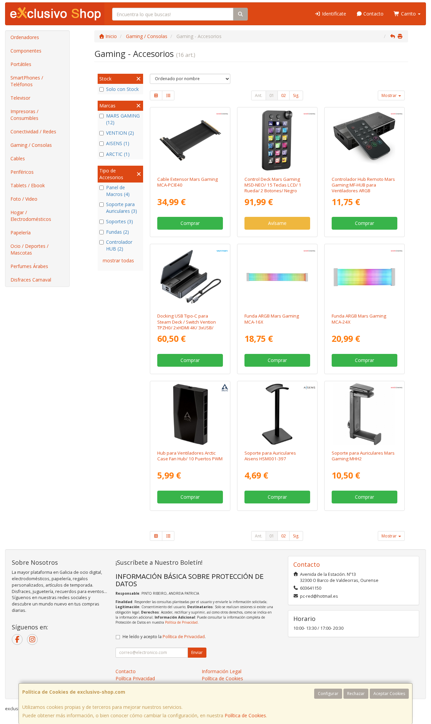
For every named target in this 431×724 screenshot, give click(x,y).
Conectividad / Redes (33, 131)
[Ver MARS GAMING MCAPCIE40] (190, 140)
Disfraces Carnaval (30, 279)
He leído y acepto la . (164, 636)
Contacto (373, 13)
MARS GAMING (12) (123, 119)
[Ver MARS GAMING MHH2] (364, 414)
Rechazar (356, 693)
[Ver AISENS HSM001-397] (277, 414)
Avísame (277, 223)
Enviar (197, 652)
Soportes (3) (119, 221)
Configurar (328, 693)
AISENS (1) (117, 143)
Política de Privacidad (181, 622)
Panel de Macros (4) (118, 190)
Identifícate (333, 13)
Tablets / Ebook (27, 185)
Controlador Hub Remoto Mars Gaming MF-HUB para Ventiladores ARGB (363, 185)
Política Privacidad (135, 678)
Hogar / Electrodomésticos (30, 215)
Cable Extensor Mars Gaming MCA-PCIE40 (187, 182)
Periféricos (22, 172)
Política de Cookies (245, 715)
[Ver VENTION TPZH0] (190, 277)
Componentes (25, 50)
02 (283, 95)
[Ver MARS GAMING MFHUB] (364, 140)
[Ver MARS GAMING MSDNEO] (277, 140)
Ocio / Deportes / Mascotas (29, 249)
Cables (17, 158)
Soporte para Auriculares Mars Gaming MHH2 (363, 456)
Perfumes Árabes (29, 266)
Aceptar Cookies (389, 693)
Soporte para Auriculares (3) (121, 207)
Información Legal (221, 671)
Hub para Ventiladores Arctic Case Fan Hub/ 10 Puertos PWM (190, 456)
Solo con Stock (122, 89)
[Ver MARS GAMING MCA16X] (277, 277)
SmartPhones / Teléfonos (26, 81)
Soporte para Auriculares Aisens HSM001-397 (270, 456)
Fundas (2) (117, 232)
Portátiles (20, 64)
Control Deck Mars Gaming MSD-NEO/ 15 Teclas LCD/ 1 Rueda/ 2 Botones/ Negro (272, 185)
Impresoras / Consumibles (24, 114)
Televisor (20, 98)
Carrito (408, 13)
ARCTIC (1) (118, 154)
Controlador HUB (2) (119, 245)
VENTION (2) (120, 133)
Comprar (190, 223)
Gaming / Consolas (31, 145)
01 (271, 95)
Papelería (20, 232)
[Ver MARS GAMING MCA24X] (364, 277)
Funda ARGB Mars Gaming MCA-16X (271, 319)
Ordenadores (24, 37)
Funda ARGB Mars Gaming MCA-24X (359, 319)
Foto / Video (23, 199)
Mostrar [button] (390, 95)
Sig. (296, 95)
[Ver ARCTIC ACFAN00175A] (190, 414)
